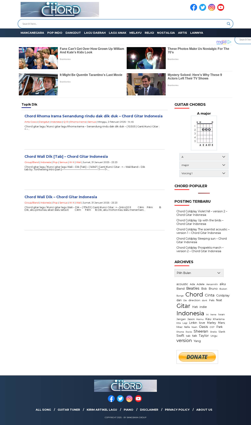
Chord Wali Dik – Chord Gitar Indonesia (61, 197)
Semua (92, 121)
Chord (194, 294)
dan (179, 300)
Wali (78, 162)
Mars (221, 323)
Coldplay (222, 295)
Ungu (214, 335)
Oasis (203, 327)
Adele (201, 284)
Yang (197, 341)
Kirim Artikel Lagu (102, 409)
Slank (221, 331)
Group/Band (32, 162)
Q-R (65, 121)
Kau (208, 319)
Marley (211, 322)
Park (219, 327)
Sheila (213, 331)
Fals (211, 300)
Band (180, 288)
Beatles (192, 288)
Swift (180, 335)
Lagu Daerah (95, 33)
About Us (204, 409)
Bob (204, 288)
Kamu (200, 319)
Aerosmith (212, 284)
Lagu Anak (117, 33)
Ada (192, 284)
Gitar (183, 305)
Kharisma (219, 319)
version (184, 340)
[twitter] (203, 9)
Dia (185, 300)
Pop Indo (54, 33)
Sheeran (201, 331)
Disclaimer (149, 409)
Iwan (221, 314)
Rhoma (180, 332)
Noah (194, 327)
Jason (191, 319)
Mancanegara (32, 33)
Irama (213, 314)
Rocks (189, 331)
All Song (43, 409)
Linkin (193, 323)
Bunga (180, 295)
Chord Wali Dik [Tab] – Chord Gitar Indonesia (66, 156)
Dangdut (73, 33)
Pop (55, 162)
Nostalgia (166, 33)
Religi (149, 33)
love (202, 323)
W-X (71, 162)
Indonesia (56, 121)
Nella (187, 327)
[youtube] (221, 9)
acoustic (182, 284)
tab (188, 335)
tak (194, 335)
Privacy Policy (177, 409)
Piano (128, 409)
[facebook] (194, 9)
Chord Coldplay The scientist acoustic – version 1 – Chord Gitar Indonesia (202, 231)
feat (219, 300)
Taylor (204, 335)
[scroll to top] (240, 419)
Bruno (213, 288)
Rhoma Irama (78, 121)
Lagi (185, 323)
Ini (207, 314)
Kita (178, 323)
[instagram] (212, 9)
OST (212, 327)
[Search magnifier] (228, 23)
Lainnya (196, 33)
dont (204, 300)
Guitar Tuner (69, 409)
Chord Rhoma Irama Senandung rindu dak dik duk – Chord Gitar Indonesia (94, 116)
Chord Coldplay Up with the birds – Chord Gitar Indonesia (199, 222)
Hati (195, 307)
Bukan (223, 288)
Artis (182, 33)
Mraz (179, 326)
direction (194, 300)
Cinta (210, 295)
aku (223, 284)
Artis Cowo (31, 121)
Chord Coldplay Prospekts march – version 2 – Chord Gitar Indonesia (200, 249)
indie (203, 307)
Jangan (181, 319)
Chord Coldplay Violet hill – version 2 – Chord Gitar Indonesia (201, 213)
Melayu (135, 33)
